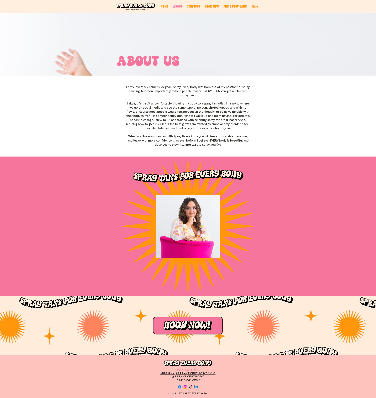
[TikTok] (190, 387)
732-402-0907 (188, 380)
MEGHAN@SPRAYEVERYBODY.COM (188, 373)
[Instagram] (185, 387)
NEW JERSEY (204, 380)
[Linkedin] (196, 387)
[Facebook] (180, 387)
